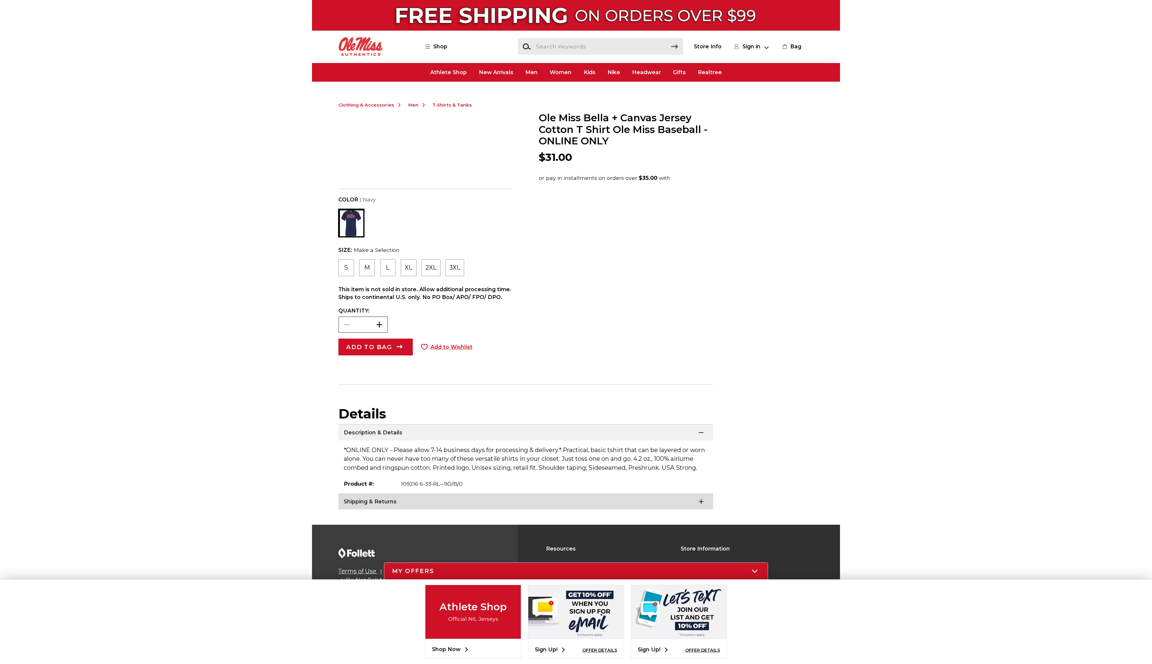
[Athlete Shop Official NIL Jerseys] (473, 634)
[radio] (346, 267)
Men (531, 72)
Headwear (646, 72)
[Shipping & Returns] (525, 501)
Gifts (679, 72)
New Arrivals (496, 72)
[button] (440, 46)
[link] (791, 46)
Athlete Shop (448, 72)
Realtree (710, 72)
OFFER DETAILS (599, 650)
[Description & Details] (525, 431)
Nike (614, 72)
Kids (590, 72)
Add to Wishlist (451, 347)
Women (561, 72)
